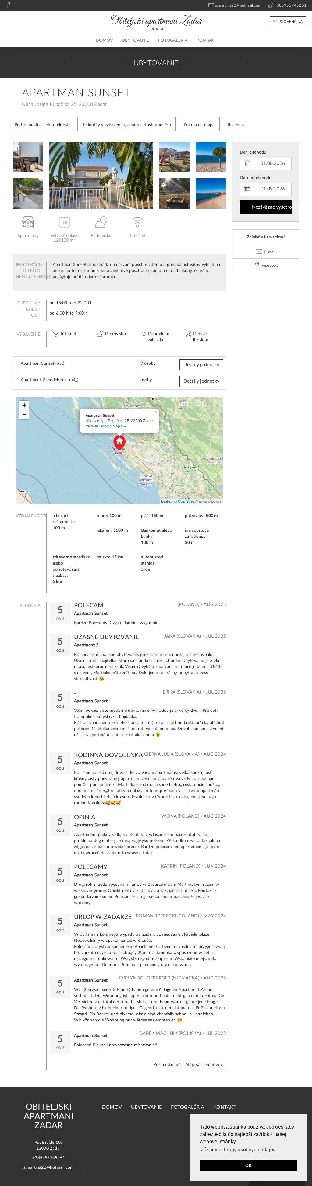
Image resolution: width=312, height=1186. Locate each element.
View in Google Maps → (106, 425)
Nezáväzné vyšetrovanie (272, 207)
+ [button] (24, 405)
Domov (104, 40)
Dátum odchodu (256, 178)
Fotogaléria (172, 40)
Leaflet (166, 501)
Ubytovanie (135, 40)
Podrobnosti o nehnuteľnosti (42, 125)
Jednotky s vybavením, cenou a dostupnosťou (126, 125)
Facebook (269, 266)
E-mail (269, 252)
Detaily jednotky (201, 364)
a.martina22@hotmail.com (48, 1167)
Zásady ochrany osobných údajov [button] (238, 1149)
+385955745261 (48, 1158)
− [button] (24, 414)
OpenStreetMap (190, 501)
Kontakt (206, 40)
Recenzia (236, 125)
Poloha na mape (199, 125)
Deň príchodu (253, 152)
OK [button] (248, 1165)
